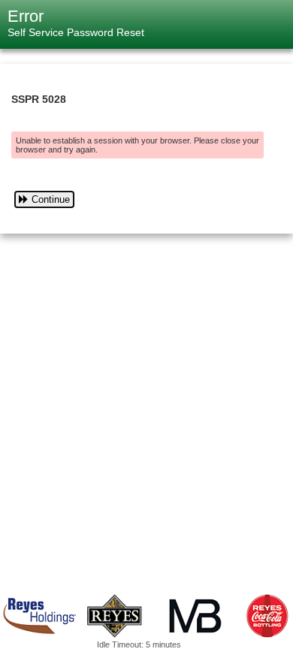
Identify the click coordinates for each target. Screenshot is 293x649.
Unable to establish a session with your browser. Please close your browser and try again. (137, 145)
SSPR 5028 (38, 99)
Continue (51, 199)
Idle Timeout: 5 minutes (139, 644)
